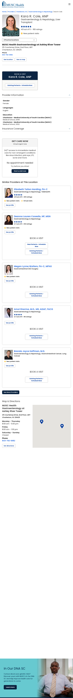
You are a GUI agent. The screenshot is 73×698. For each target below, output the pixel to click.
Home (4, 12)
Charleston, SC (21, 12)
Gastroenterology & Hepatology (40, 12)
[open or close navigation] (69, 4)
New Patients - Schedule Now (36, 245)
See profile (10, 205)
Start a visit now (20, 171)
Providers (11, 12)
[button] (19, 40)
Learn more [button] (10, 687)
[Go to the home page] (13, 4)
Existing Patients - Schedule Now (36, 252)
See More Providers (11, 392)
